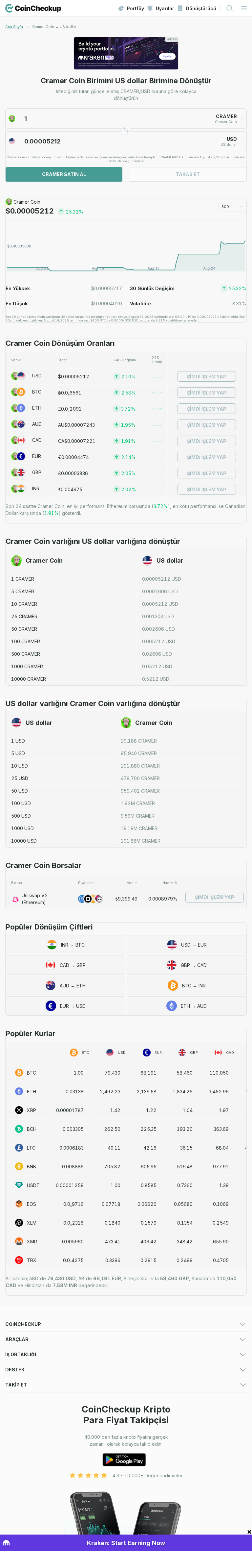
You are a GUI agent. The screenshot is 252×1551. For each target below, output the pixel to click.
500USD (21, 816)
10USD (19, 766)
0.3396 (112, 1260)
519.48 (185, 1166)
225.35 (148, 1129)
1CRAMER (22, 579)
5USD (18, 753)
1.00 (79, 1073)
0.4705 (221, 1260)
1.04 (188, 1110)
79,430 (112, 1073)
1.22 (151, 1110)
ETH (36, 408)
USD (37, 375)
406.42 (148, 1241)
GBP (36, 472)
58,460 (185, 1073)
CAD (37, 440)
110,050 (219, 1073)
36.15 (186, 1148)
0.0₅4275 (73, 1260)
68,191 (148, 1073)
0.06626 (147, 1204)
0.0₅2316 (73, 1223)
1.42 (115, 1110)
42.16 (150, 1148)
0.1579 (149, 1223)
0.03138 (75, 1091)
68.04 (222, 1148)
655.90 (221, 1241)
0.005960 (73, 1241)
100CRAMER (25, 641)
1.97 (224, 1110)
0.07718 (111, 1204)
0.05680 (183, 1204)
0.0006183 (71, 1148)
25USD (19, 778)
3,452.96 (219, 1091)
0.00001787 (70, 1110)
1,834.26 (183, 1091)
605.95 (149, 1166)
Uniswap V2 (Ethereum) (35, 899)
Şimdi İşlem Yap (206, 376)
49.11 (114, 1148)
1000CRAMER (27, 666)
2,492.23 (110, 1091)
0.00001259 (70, 1185)
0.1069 (221, 1204)
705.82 (112, 1166)
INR (35, 488)
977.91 (221, 1166)
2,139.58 (146, 1091)
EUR (36, 456)
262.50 (112, 1129)
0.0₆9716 (73, 1204)
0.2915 (148, 1260)
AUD (37, 424)
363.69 (221, 1129)
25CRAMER (24, 616)
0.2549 (221, 1223)
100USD (21, 803)
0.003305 (73, 1129)
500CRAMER (25, 654)
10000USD (24, 841)
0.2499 (185, 1260)
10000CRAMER (28, 679)
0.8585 (149, 1185)
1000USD (22, 828)
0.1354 (185, 1223)
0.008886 (73, 1166)
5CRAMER (22, 591)
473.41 (112, 1241)
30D (225, 206)
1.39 (224, 1185)
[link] (54, 26)
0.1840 (112, 1223)
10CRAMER (24, 604)
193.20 (185, 1129)
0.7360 (185, 1185)
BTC (36, 391)
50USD (19, 791)
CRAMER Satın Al (64, 174)
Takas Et (188, 174)
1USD (18, 741)
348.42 (185, 1241)
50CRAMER (24, 629)
